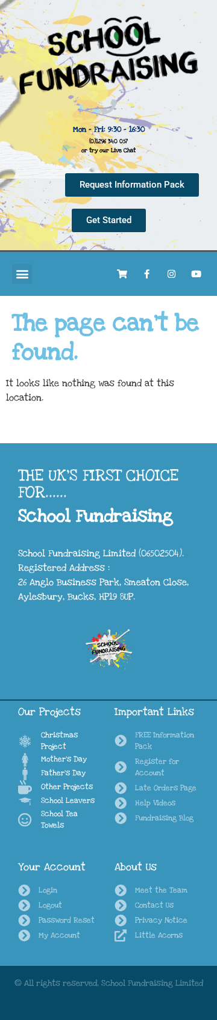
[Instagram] (171, 274)
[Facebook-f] (146, 274)
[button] (22, 274)
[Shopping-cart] (122, 274)
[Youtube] (196, 274)
